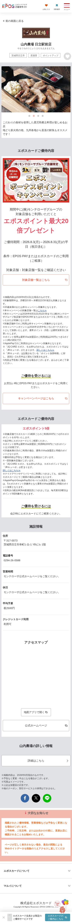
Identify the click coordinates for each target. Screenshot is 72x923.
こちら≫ (42, 310)
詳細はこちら (36, 760)
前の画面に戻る (15, 20)
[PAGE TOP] (60, 905)
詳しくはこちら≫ (45, 350)
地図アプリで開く (34, 712)
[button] (41, 917)
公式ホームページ (36, 725)
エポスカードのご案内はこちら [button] (55, 917)
